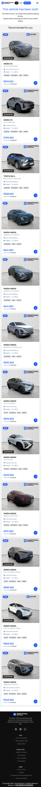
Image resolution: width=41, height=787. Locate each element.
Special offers (21, 744)
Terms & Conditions (21, 778)
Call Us (16, 72)
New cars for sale (21, 738)
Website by (20, 785)
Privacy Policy (21, 769)
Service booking (21, 758)
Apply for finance (21, 752)
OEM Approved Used (21, 741)
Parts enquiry (21, 755)
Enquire (8, 72)
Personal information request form (21, 775)
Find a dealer (21, 761)
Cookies (21, 772)
